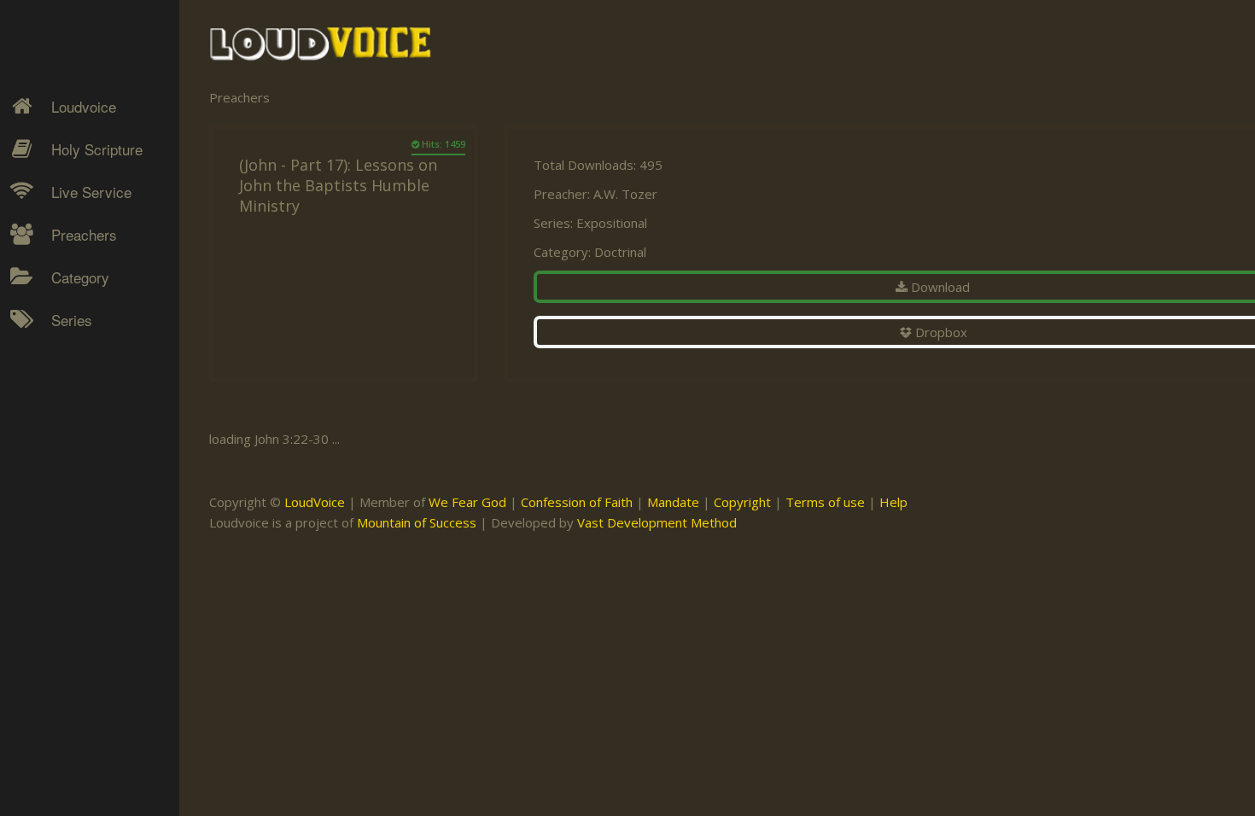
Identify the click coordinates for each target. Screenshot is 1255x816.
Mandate (673, 501)
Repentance (74, 436)
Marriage (65, 406)
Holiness (64, 346)
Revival (59, 466)
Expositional (611, 222)
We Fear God (467, 501)
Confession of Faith (577, 501)
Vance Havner (78, 606)
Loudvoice (83, 106)
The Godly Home (89, 525)
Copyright (742, 501)
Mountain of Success (416, 522)
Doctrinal (620, 251)
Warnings (67, 466)
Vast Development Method (657, 522)
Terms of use (825, 501)
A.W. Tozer (625, 193)
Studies (61, 436)
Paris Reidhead (82, 546)
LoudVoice (314, 501)
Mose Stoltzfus (82, 516)
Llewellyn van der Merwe (83, 476)
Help (893, 501)
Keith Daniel (72, 406)
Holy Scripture (97, 149)
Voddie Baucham (86, 635)
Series (71, 319)
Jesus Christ (74, 376)
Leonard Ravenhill (89, 436)
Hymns (60, 346)
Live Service (91, 191)
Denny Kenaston (86, 346)
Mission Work (79, 406)
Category (80, 277)
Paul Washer (74, 576)
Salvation (64, 495)
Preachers (84, 234)
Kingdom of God (86, 376)
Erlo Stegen (72, 376)
